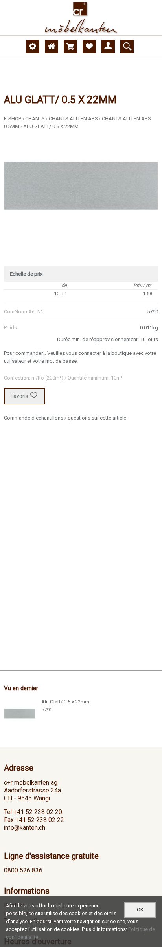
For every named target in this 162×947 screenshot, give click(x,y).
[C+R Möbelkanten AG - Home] (81, 17)
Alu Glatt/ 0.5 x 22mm (51, 126)
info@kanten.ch (24, 827)
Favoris (19, 396)
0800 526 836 (23, 870)
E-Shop (12, 119)
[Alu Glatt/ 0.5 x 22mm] (19, 713)
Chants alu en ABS (73, 119)
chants (35, 119)
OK (140, 909)
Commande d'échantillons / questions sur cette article (65, 418)
